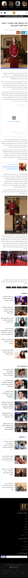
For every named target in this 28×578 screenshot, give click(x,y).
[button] (26, 32)
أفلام (26, 524)
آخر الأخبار (7, 16)
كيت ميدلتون (9, 75)
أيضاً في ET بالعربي (13, 164)
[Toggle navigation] (26, 12)
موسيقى (11, 345)
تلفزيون (25, 527)
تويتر (26, 544)
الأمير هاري (21, 101)
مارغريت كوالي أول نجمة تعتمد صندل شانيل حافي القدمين (7, 320)
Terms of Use (14, 573)
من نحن (23, 570)
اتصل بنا (17, 570)
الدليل (20, 16)
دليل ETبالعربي (24, 535)
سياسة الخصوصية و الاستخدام (7, 570)
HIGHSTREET (15, 16)
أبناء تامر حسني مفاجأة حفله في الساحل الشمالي (7, 341)
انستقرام (25, 547)
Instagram (15, 567)
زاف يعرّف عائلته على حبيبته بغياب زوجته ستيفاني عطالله (7, 298)
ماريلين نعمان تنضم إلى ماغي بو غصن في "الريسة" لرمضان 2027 (7, 458)
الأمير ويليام (9, 185)
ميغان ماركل (14, 101)
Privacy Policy (22, 573)
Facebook (17, 567)
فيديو (4, 12)
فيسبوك (25, 541)
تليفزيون (11, 315)
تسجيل (3, 556)
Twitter (13, 567)
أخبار (26, 516)
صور (26, 521)
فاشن (26, 532)
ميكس (25, 20)
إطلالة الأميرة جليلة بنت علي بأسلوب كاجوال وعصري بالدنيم (7, 352)
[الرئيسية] (14, 12)
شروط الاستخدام (6, 573)
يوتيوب (11, 567)
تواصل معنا (24, 549)
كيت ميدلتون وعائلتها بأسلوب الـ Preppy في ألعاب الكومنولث (7, 415)
